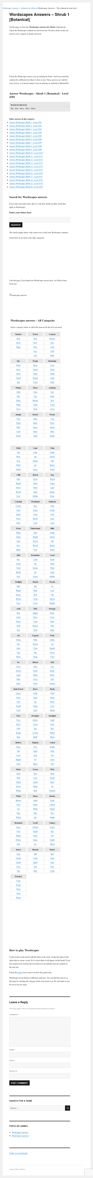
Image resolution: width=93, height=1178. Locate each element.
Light (18, 675)
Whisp (18, 790)
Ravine (52, 338)
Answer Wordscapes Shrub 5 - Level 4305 (25, 136)
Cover (52, 409)
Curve (52, 617)
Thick (18, 423)
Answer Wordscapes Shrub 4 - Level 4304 (25, 132)
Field (35, 404)
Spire (35, 418)
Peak (52, 382)
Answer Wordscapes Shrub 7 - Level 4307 (25, 142)
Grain (35, 706)
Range (52, 491)
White (18, 404)
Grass (35, 679)
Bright (18, 483)
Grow (18, 342)
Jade (52, 862)
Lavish (35, 732)
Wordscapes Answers (20, 1132)
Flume (52, 808)
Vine (18, 418)
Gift (52, 763)
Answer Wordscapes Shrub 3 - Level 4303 (25, 129)
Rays (18, 369)
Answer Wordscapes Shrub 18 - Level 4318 (26, 180)
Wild (18, 427)
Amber (18, 469)
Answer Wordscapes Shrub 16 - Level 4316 (26, 173)
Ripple (35, 613)
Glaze (35, 839)
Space (35, 763)
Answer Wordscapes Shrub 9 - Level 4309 (25, 149)
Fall (52, 392)
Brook (35, 518)
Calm (35, 452)
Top (18, 870)
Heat (52, 773)
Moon (52, 844)
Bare (52, 782)
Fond (35, 683)
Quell (35, 862)
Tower (18, 786)
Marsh (52, 710)
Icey (18, 545)
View (18, 496)
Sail (18, 452)
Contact (12, 1169)
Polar (18, 518)
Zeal (35, 755)
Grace (35, 469)
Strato (18, 514)
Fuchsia (52, 790)
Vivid (52, 404)
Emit (52, 751)
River (52, 496)
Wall (18, 777)
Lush (18, 431)
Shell (35, 483)
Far (35, 701)
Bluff (35, 737)
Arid (52, 514)
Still (18, 751)
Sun (18, 382)
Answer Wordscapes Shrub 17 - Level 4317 (26, 176)
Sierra (35, 427)
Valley (52, 483)
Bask (18, 773)
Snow (18, 683)
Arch (52, 347)
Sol (52, 755)
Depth (52, 435)
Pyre (35, 746)
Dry (18, 630)
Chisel (18, 782)
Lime (52, 518)
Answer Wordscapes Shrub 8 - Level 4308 (25, 146)
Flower (18, 839)
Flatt (52, 506)
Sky (18, 644)
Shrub (18, 835)
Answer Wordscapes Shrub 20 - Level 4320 (26, 186)
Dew (35, 342)
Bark (52, 396)
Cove (52, 706)
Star (35, 652)
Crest (52, 365)
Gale (18, 813)
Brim (35, 804)
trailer (20, 972)
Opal (35, 751)
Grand (18, 862)
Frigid (35, 831)
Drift (18, 625)
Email (12, 1060)
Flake (18, 400)
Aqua (35, 491)
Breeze (35, 625)
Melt (18, 679)
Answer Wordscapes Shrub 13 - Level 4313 (26, 163)
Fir (52, 586)
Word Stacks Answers (20, 1135)
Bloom (35, 400)
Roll (35, 790)
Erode (52, 510)
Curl (18, 701)
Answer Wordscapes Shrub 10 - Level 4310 (26, 153)
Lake (52, 487)
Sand (35, 435)
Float (35, 630)
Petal (35, 392)
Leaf (35, 522)
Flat (35, 866)
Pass (52, 342)
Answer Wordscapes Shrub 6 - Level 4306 (25, 139)
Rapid (18, 732)
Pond (35, 670)
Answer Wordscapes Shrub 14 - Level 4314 (26, 166)
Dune (35, 431)
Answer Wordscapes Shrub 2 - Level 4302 (25, 125)
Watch (52, 732)
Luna (18, 510)
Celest (52, 827)
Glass (18, 746)
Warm (18, 897)
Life (35, 355)
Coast (35, 382)
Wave (52, 423)
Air (35, 465)
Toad (35, 514)
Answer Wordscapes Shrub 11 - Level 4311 (26, 156)
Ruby (52, 675)
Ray (35, 506)
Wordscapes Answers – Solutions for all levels (20, 8)
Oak (52, 679)
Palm (35, 373)
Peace (52, 652)
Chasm (52, 804)
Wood (52, 479)
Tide (35, 813)
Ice (35, 844)
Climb (52, 373)
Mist (18, 479)
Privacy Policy (20, 1169)
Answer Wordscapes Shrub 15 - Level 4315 (26, 169)
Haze (18, 456)
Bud (52, 854)
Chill (18, 392)
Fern (35, 773)
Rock (35, 423)
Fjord (52, 369)
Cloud (18, 378)
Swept (18, 885)
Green (18, 435)
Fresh (35, 479)
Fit (35, 759)
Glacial (35, 827)
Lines (35, 697)
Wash (35, 487)
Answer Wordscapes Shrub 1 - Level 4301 (25, 122)
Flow (35, 347)
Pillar (52, 355)
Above (52, 456)
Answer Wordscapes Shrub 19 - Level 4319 (26, 183)
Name (12, 1050)
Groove (52, 683)
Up (52, 644)
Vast (52, 418)
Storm (52, 427)
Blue (52, 431)
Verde (52, 870)
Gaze (52, 724)
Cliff (52, 351)
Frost (18, 409)
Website (13, 1071)
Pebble (35, 496)
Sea (35, 728)
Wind (18, 365)
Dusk (18, 373)
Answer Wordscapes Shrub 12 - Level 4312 (26, 159)
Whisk (18, 817)
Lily (35, 396)
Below (52, 465)
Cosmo (18, 506)
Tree (18, 844)
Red (52, 400)
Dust (18, 893)
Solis (18, 522)
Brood (18, 491)
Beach (35, 378)
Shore (35, 365)
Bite (18, 396)
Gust (18, 804)
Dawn (18, 487)
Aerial (35, 782)
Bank (35, 786)
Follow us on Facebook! (18, 1153)
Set (35, 456)
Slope (52, 697)
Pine (35, 338)
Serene (35, 460)
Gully (52, 800)
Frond (35, 369)
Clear (35, 648)
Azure (35, 510)
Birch (52, 670)
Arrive (52, 469)
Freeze (18, 670)
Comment (14, 1014)
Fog (35, 351)
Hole (52, 621)
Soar (18, 460)
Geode (18, 858)
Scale (52, 378)
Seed (35, 409)
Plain (18, 889)
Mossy (52, 599)
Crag (18, 854)
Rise (18, 338)
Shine (18, 347)
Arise (18, 763)
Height (52, 648)
